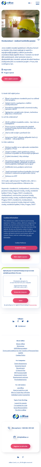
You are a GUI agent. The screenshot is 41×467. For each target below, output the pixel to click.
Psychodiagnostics (20, 379)
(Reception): (23, 428)
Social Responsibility (20, 408)
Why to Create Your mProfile (20, 392)
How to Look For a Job (20, 390)
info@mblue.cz (22, 437)
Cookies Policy (20, 355)
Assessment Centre (20, 375)
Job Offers (20, 388)
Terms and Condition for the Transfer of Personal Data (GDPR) (20, 352)
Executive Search (20, 366)
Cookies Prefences (20, 243)
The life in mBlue (20, 410)
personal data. (33, 305)
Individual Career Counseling (20, 395)
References (20, 346)
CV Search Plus (20, 370)
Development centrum (20, 377)
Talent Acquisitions (20, 363)
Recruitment (20, 368)
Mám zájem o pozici (11, 79)
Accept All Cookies (20, 248)
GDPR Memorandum (20, 348)
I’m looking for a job (20, 405)
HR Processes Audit (20, 373)
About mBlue (20, 344)
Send (20, 300)
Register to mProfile (20, 446)
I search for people (20, 403)
